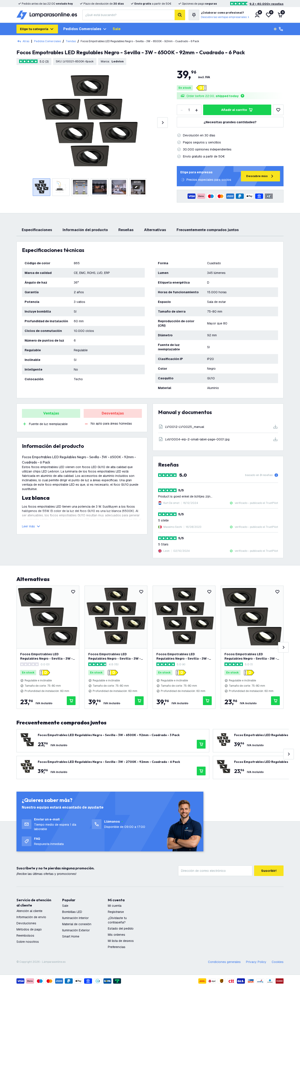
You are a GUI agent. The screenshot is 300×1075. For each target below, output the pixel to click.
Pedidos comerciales (82, 29)
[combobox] (128, 15)
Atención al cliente (29, 911)
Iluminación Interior (75, 918)
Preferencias (116, 947)
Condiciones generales (224, 962)
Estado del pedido (121, 928)
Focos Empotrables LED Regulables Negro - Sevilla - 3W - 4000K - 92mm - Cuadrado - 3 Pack (250, 656)
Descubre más (257, 176)
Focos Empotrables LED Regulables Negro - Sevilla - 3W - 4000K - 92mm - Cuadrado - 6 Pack (182, 656)
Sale (117, 29)
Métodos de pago (29, 929)
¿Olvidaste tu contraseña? (117, 920)
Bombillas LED (72, 912)
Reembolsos (25, 935)
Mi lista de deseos (121, 941)
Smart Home (70, 936)
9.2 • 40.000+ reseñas (266, 4)
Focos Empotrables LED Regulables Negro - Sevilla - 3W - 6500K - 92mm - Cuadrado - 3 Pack (46, 656)
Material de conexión (76, 924)
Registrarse (116, 912)
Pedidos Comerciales (47, 41)
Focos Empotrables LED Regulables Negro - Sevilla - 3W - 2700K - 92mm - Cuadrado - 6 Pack (114, 656)
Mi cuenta (114, 906)
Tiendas (71, 41)
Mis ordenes (116, 935)
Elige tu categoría (34, 29)
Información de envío (31, 917)
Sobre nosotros (27, 942)
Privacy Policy (256, 962)
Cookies (278, 962)
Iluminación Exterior (76, 930)
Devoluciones (26, 923)
